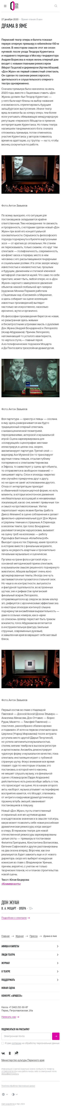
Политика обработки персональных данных (18, 1086)
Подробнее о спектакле (14, 918)
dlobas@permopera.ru (10, 1074)
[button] (5, 6)
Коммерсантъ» (12, 883)
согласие (16, 1043)
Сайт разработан (8, 1104)
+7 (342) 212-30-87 (18, 1007)
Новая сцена (8, 988)
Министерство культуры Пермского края (22, 1060)
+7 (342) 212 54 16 (8, 1071)
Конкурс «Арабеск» (11, 995)
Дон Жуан (10, 902)
